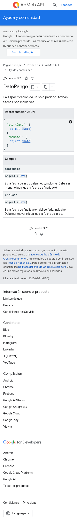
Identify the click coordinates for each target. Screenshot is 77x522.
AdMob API (32, 5)
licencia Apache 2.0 (19, 262)
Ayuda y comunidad (21, 17)
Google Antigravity (15, 406)
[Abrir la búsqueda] (54, 4)
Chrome (8, 387)
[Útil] (26, 78)
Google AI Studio (14, 400)
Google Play (10, 420)
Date (26, 129)
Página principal (12, 65)
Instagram (10, 343)
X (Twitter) (10, 356)
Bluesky (8, 336)
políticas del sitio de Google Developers (42, 266)
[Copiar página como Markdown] (45, 87)
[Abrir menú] (6, 5)
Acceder (66, 5)
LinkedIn (8, 349)
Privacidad (30, 502)
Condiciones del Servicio (18, 311)
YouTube (9, 362)
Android (8, 380)
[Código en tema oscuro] (70, 121)
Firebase (8, 393)
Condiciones (11, 502)
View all (8, 426)
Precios (8, 305)
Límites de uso (12, 298)
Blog (6, 329)
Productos (34, 65)
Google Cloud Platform (18, 472)
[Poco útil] (32, 78)
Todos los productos (16, 485)
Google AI (9, 479)
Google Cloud (11, 413)
